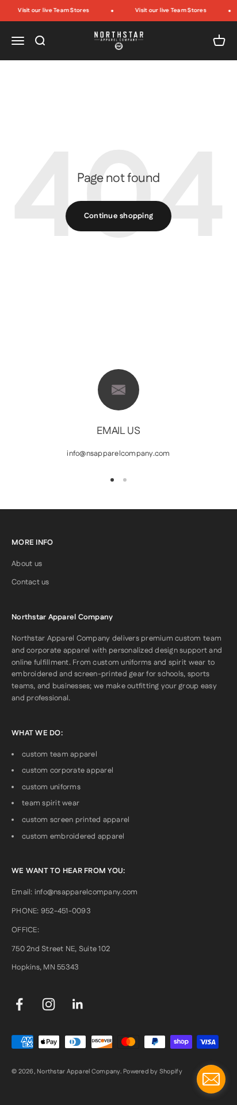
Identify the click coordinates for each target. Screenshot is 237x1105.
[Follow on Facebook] (19, 1004)
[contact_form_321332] (211, 1079)
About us (27, 564)
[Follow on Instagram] (48, 1004)
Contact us (30, 582)
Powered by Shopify (152, 1071)
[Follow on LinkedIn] (78, 1004)
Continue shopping (118, 216)
